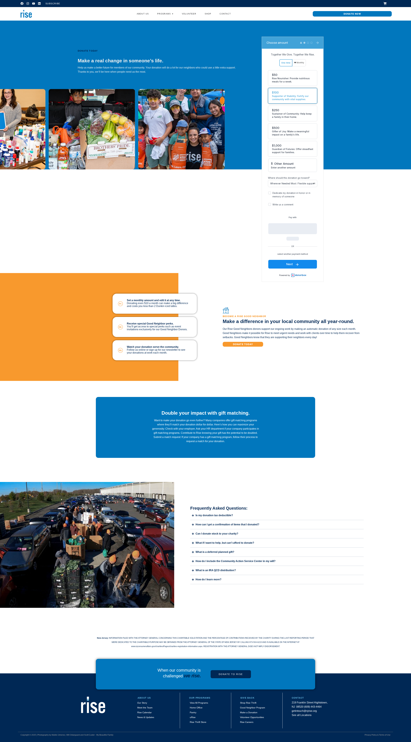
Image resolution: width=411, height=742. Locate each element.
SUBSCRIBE (52, 3)
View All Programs (199, 703)
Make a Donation (248, 712)
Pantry (193, 712)
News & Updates (145, 717)
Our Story (142, 703)
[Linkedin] (39, 3)
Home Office (196, 707)
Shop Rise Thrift (248, 703)
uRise (193, 717)
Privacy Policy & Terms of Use (377, 735)
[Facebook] (22, 3)
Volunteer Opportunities (252, 717)
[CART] (385, 3)
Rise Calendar (144, 712)
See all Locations (301, 715)
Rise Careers (246, 722)
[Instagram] (28, 3)
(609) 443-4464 (313, 706)
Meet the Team (145, 707)
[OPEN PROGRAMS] (173, 13)
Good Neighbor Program (252, 707)
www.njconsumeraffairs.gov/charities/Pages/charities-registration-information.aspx (166, 646)
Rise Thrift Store (198, 722)
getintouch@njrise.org (304, 711)
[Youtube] (33, 3)
